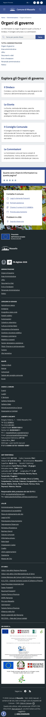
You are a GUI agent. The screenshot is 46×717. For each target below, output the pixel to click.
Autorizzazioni (6, 319)
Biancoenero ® (17, 708)
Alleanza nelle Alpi (8, 611)
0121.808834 (9, 422)
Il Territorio (5, 397)
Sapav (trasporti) (7, 587)
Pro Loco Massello (7, 601)
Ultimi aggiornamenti (8, 551)
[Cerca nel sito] (40, 9)
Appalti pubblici (6, 315)
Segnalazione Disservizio (10, 524)
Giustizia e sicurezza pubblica (11, 332)
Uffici (3, 279)
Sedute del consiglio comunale (12, 375)
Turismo (4, 349)
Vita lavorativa (6, 353)
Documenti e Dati (7, 283)
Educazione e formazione (10, 329)
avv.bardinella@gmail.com (15, 494)
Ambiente (4, 308)
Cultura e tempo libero (9, 326)
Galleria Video (6, 404)
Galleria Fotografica (8, 400)
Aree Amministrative (8, 276)
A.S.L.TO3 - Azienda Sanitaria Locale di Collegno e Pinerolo (22, 580)
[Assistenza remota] (33, 703)
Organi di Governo (7, 273)
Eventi (3, 390)
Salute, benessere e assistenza (12, 343)
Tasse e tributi (6, 365)
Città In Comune (26, 703)
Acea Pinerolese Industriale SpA (12, 584)
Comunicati (5, 372)
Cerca (40, 37)
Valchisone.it (5, 604)
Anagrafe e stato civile (9, 312)
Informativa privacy (8, 538)
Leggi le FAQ (5, 517)
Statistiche (5, 555)
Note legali (5, 541)
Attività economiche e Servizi (11, 407)
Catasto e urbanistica (8, 322)
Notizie (3, 368)
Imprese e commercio (8, 336)
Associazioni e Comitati (9, 411)
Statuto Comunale (7, 534)
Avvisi (3, 378)
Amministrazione (12, 17)
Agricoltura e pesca (8, 305)
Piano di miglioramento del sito (12, 514)
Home (3, 17)
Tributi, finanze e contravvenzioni (12, 346)
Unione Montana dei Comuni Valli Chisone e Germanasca (21, 577)
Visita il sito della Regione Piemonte (14, 570)
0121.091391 (9, 425)
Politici (3, 293)
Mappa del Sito (6, 558)
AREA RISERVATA (23, 714)
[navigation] (4, 9)
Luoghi (3, 394)
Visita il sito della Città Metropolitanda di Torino (18, 573)
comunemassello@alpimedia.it (17, 435)
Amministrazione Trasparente (11, 507)
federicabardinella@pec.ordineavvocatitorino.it (21, 496)
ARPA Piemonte (7, 597)
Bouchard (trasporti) (8, 591)
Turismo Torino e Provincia (10, 594)
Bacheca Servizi (6, 531)
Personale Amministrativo (10, 290)
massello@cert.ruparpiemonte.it (17, 432)
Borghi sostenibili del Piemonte (12, 615)
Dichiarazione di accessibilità (11, 510)
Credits (3, 548)
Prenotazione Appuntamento (11, 521)
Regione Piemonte (8, 3)
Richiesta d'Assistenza (9, 527)
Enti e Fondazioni (7, 286)
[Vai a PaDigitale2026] (14, 262)
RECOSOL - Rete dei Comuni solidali (14, 618)
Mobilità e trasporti (8, 339)
